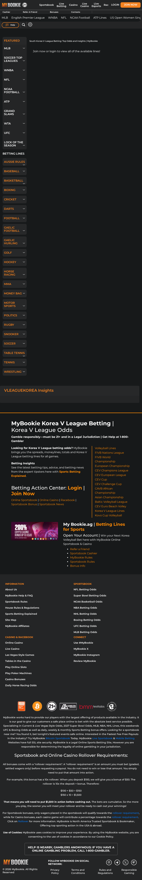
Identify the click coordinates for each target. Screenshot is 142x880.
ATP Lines (99, 17)
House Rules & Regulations (22, 607)
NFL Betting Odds (85, 589)
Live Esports (96, 5)
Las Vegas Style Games (19, 654)
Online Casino (49, 500)
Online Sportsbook (24, 500)
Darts (9, 208)
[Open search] (23, 25)
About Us (11, 589)
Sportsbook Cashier (83, 553)
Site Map (10, 619)
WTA (7, 123)
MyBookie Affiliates (17, 626)
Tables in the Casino (18, 661)
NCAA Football (80, 17)
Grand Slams (9, 112)
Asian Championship (109, 497)
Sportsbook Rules (82, 561)
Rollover (23, 821)
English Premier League (28, 17)
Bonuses (54, 12)
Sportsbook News (51, 504)
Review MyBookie (85, 661)
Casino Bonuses (15, 679)
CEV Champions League (111, 470)
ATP (7, 101)
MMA (7, 284)
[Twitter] (125, 862)
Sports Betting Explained (21, 613)
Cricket (10, 199)
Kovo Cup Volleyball (108, 515)
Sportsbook (46, 4)
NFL (63, 17)
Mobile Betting (125, 738)
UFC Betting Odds (85, 626)
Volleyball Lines (105, 448)
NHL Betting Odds (85, 613)
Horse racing (9, 273)
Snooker (11, 334)
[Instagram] (109, 862)
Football (12, 218)
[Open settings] (29, 24)
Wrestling (12, 371)
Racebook (68, 500)
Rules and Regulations (105, 871)
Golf (8, 252)
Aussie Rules (14, 161)
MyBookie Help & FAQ (19, 595)
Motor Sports (10, 304)
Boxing (9, 190)
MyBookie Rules (81, 557)
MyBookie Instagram (87, 654)
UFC (7, 133)
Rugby (9, 324)
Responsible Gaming (129, 871)
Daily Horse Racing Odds (21, 685)
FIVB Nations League (109, 452)
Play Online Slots (15, 667)
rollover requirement (126, 813)
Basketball (13, 180)
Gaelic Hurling (10, 241)
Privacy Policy (54, 871)
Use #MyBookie (83, 642)
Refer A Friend (30, 12)
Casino (73, 4)
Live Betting (61, 5)
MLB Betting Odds (85, 632)
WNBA (52, 17)
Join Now (130, 4)
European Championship (112, 466)
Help (12, 25)
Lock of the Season (13, 144)
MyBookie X (81, 648)
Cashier (6, 12)
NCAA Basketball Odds (88, 601)
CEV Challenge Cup (108, 484)
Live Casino (84, 5)
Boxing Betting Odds (87, 619)
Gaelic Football (12, 229)
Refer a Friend (80, 549)
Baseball (11, 171)
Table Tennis (14, 353)
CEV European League (110, 475)
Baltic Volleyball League (111, 501)
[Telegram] (117, 862)
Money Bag (13, 293)
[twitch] (134, 862)
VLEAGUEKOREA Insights (29, 390)
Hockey (10, 262)
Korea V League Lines (110, 511)
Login (115, 4)
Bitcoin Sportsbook (58, 738)
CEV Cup (101, 479)
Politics (10, 315)
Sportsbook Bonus (24, 504)
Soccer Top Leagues (13, 59)
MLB (5, 17)
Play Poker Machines (18, 673)
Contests (75, 12)
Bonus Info (77, 566)
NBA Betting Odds (85, 607)
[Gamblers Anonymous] (68, 705)
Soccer (10, 343)
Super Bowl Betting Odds (90, 595)
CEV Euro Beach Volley (110, 506)
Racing (108, 4)
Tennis (9, 362)
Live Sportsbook (102, 738)
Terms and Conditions (78, 871)
